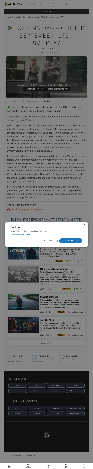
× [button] (85, 224)
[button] (70, 240)
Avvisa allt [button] (48, 241)
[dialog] (46, 234)
